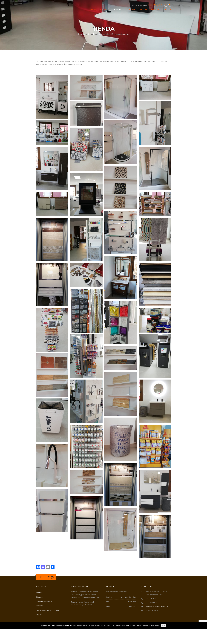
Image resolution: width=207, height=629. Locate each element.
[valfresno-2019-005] (155, 123)
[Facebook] (165, 5)
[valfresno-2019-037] (86, 446)
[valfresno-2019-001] (155, 284)
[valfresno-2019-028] (120, 322)
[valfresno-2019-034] (86, 401)
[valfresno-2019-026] (86, 311)
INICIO (93, 10)
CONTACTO (167, 10)
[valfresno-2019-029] (52, 330)
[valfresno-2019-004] (86, 113)
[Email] (169, 5)
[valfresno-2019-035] (155, 401)
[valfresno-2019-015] (86, 87)
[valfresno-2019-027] (52, 97)
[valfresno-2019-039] (52, 420)
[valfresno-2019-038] (52, 465)
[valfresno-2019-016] (120, 232)
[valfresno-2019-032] (52, 375)
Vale (163, 625)
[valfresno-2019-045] (120, 529)
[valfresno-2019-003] (155, 446)
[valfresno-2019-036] (120, 439)
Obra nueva (39, 606)
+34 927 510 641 (154, 5)
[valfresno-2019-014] (155, 204)
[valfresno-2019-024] (52, 284)
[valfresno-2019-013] (52, 204)
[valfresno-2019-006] (52, 132)
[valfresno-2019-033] (120, 394)
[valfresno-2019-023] (86, 275)
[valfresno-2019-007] (120, 142)
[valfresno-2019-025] (120, 277)
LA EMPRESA (104, 10)
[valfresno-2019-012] (86, 194)
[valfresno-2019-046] (155, 536)
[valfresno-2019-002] (155, 87)
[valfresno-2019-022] (155, 239)
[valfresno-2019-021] (120, 97)
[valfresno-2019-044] (86, 517)
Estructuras (39, 597)
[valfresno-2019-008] (86, 149)
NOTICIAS (155, 10)
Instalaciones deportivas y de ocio (47, 610)
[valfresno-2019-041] (86, 482)
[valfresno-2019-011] (120, 187)
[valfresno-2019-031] (120, 358)
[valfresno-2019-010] (155, 168)
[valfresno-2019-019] (86, 356)
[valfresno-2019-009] (52, 168)
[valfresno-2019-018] (86, 239)
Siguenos (41, 577)
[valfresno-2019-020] (52, 239)
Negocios (39, 615)
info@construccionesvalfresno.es (157, 607)
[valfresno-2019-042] (155, 491)
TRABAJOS (143, 10)
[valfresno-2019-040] (120, 484)
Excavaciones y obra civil (44, 601)
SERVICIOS (130, 10)
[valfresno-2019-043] (52, 510)
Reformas (39, 593)
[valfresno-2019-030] (155, 356)
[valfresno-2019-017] (155, 320)
